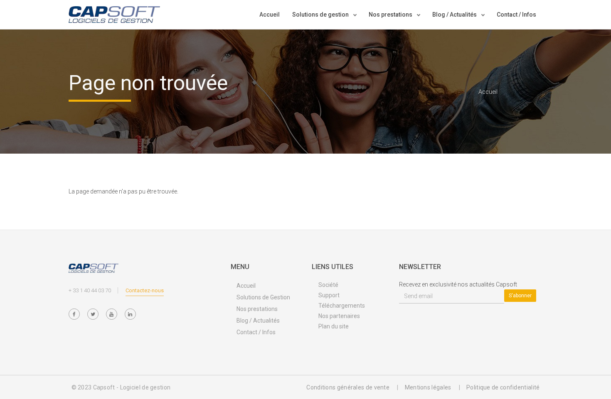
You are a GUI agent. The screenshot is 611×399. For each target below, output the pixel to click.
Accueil (269, 14)
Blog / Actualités (258, 320)
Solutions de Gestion (263, 297)
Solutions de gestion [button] (321, 14)
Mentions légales (428, 387)
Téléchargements (341, 305)
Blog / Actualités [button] (455, 14)
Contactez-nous (145, 290)
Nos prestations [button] (391, 14)
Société (328, 285)
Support (329, 295)
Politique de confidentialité (503, 387)
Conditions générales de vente (347, 387)
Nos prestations (257, 309)
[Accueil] (114, 14)
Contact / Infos (516, 14)
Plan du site (333, 326)
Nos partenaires (339, 316)
